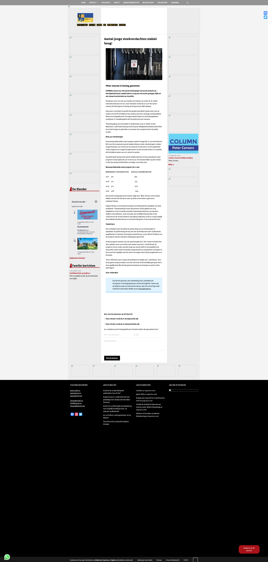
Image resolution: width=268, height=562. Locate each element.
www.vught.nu (75, 391)
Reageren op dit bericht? (249, 549)
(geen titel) (140, 394)
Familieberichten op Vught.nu (80, 273)
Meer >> (171, 164)
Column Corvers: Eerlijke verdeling (181, 158)
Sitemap (159, 560)
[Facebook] (265, 13)
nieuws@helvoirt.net (77, 406)
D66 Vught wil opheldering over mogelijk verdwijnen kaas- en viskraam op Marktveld (117, 408)
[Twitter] (265, 17)
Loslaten (139, 391)
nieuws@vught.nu (144, 289)
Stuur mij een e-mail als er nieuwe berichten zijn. (123, 324)
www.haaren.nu (75, 393)
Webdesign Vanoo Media (144, 560)
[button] (71, 19)
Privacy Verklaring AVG (172, 560)
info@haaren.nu (76, 403)
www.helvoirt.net (76, 396)
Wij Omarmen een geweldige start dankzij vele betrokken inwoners (116, 399)
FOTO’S (186, 560)
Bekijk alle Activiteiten (77, 258)
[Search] (187, 2)
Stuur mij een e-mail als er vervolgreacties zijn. (122, 319)
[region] (134, 19)
